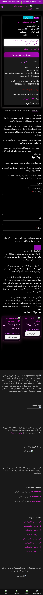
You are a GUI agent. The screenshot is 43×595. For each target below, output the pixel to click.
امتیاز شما (38, 183)
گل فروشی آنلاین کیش (32, 547)
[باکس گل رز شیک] (31, 320)
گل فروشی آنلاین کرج (33, 530)
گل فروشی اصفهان (33, 534)
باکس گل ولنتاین (32, 43)
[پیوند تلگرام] (13, 103)
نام (39, 218)
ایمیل (38, 228)
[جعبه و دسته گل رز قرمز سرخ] (11, 320)
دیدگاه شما (36, 192)
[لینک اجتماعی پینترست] (18, 103)
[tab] (35, 110)
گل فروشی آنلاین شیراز (32, 539)
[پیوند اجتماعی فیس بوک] (24, 103)
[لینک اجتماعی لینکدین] (15, 103)
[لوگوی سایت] (21, 8)
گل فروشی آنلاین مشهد (32, 526)
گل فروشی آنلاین (31, 41)
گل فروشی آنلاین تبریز (32, 543)
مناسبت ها (19, 41)
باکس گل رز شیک (32, 324)
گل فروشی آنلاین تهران (32, 522)
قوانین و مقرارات (16, 433)
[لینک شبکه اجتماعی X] (21, 103)
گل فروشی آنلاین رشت (32, 551)
